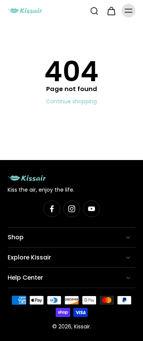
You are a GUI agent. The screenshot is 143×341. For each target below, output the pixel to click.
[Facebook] (51, 208)
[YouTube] (91, 208)
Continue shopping (71, 101)
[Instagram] (71, 208)
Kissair (82, 326)
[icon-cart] (111, 10)
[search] (94, 10)
